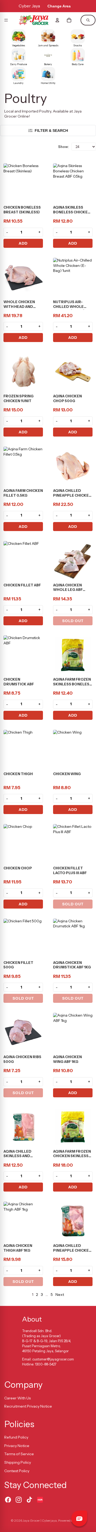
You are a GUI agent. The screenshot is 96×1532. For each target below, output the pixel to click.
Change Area (59, 6)
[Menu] (6, 20)
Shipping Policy (17, 1462)
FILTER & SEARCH (51, 130)
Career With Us (17, 1398)
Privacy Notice (16, 1445)
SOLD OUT (73, 621)
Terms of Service (19, 1454)
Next (59, 1294)
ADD (23, 243)
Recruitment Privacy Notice (28, 1406)
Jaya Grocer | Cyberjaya (40, 1520)
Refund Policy (16, 1437)
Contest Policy (16, 1470)
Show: (63, 147)
